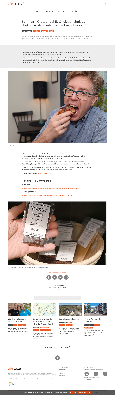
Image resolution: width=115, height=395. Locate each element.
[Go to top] (57, 357)
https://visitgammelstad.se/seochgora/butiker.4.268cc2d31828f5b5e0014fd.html (47, 195)
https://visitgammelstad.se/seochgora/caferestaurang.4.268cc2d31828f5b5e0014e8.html (50, 188)
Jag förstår (72, 392)
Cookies (87, 381)
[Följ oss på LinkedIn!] (86, 374)
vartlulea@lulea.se (62, 369)
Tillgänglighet (88, 379)
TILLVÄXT (74, 11)
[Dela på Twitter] (54, 277)
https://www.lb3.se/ (44, 173)
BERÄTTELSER (63, 11)
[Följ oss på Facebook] (105, 374)
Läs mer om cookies (84, 392)
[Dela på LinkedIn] (60, 277)
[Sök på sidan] (106, 4)
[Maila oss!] (96, 374)
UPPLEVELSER (49, 11)
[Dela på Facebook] (48, 277)
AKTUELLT (37, 11)
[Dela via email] (66, 277)
